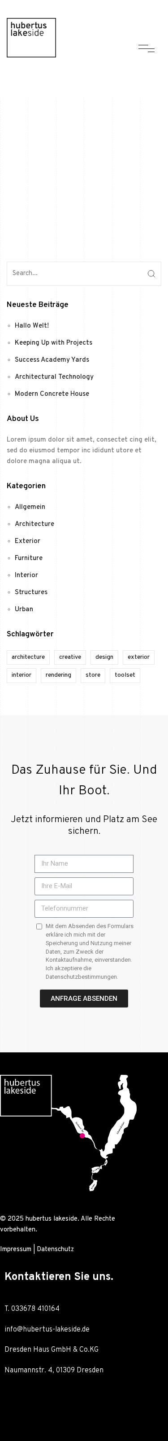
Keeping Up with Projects (53, 343)
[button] (84, 1402)
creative (70, 657)
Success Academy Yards (52, 360)
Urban (24, 609)
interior (21, 675)
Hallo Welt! (32, 326)
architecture (28, 657)
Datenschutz (55, 1249)
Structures (31, 592)
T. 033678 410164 (32, 1309)
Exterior (27, 541)
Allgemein (30, 507)
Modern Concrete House (52, 394)
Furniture (29, 558)
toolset (125, 675)
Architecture (34, 524)
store (93, 675)
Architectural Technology (54, 377)
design (104, 657)
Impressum (15, 1249)
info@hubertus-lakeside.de (47, 1329)
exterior (139, 657)
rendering (58, 675)
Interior (26, 575)
